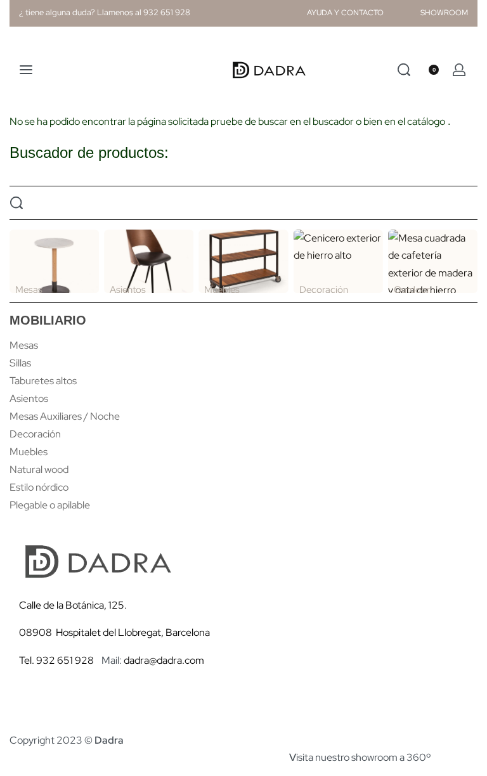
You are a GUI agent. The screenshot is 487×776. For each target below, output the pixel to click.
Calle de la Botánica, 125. (74, 605)
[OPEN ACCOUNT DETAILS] (459, 70)
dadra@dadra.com (164, 660)
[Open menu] (26, 70)
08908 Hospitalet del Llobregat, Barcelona (114, 632)
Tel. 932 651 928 (56, 660)
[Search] (404, 70)
